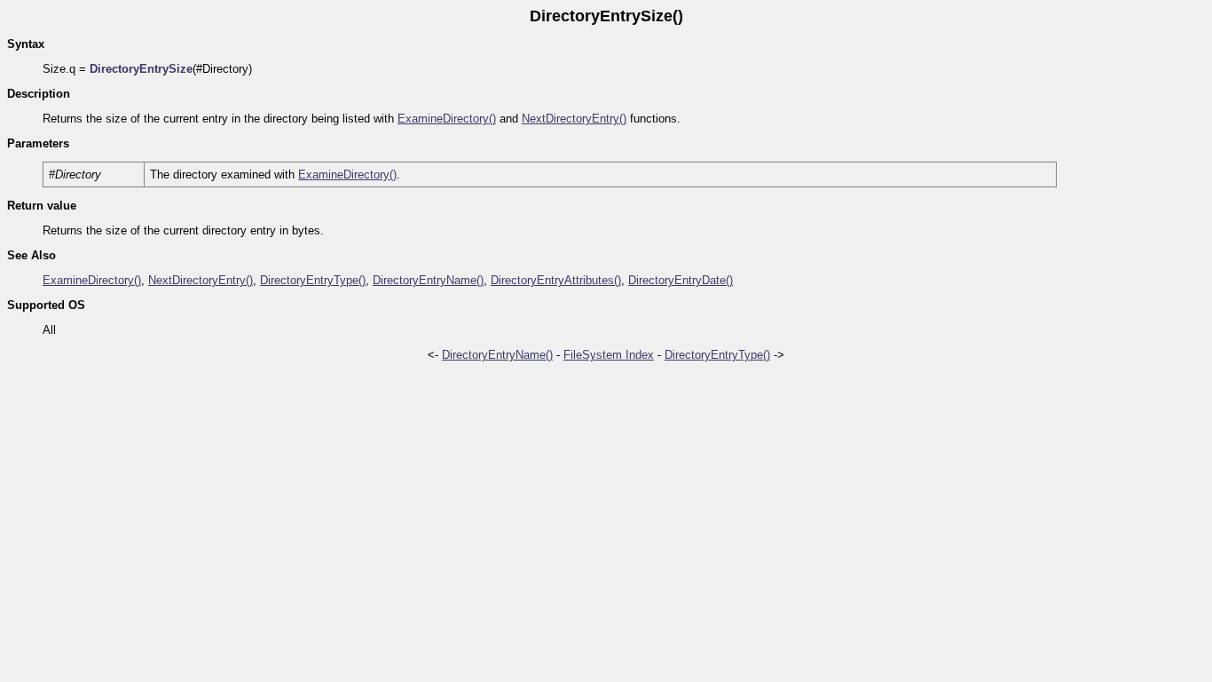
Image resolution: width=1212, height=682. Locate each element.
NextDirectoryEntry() (574, 118)
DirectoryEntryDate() (680, 280)
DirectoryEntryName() (428, 280)
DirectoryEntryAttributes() (556, 280)
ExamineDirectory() (446, 118)
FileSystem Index (608, 354)
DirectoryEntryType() (313, 280)
